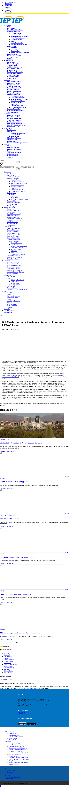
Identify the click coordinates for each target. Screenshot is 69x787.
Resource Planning (14, 743)
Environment (7, 663)
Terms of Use (9, 772)
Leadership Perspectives (10, 664)
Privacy (7, 769)
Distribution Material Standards (18, 748)
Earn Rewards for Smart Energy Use (13, 482)
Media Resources (14, 764)
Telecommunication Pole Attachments (19, 762)
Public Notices (13, 756)
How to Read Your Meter (16, 736)
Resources (8, 741)
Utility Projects (8, 672)
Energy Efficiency (9, 659)
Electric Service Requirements (17, 749)
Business (6, 653)
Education (6, 658)
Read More (10, 451)
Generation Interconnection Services (19, 753)
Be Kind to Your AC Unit (9, 519)
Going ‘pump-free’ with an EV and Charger (16, 594)
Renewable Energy (9, 667)
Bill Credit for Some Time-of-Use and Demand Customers (21, 443)
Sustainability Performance (16, 751)
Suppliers (11, 761)
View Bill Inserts (14, 733)
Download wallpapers (6, 679)
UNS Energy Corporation (12, 777)
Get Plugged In (4, 646)
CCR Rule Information (15, 745)
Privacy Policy (32, 688)
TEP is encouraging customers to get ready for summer (20, 633)
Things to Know (8, 671)
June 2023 (3, 488)
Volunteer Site (9, 778)
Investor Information (11, 774)
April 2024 (3, 451)
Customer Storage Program (16, 746)
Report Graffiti (13, 738)
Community (7, 655)
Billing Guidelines (14, 735)
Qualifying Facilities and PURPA (18, 757)
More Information (10, 732)
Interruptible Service (14, 754)
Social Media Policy (11, 770)
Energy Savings (10, 515)
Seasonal (16, 329)
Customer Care (4, 439)
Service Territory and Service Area (19, 759)
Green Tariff (12, 740)
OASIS (7, 775)
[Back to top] (0, 786)
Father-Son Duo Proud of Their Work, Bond (16, 557)
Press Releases (8, 666)
